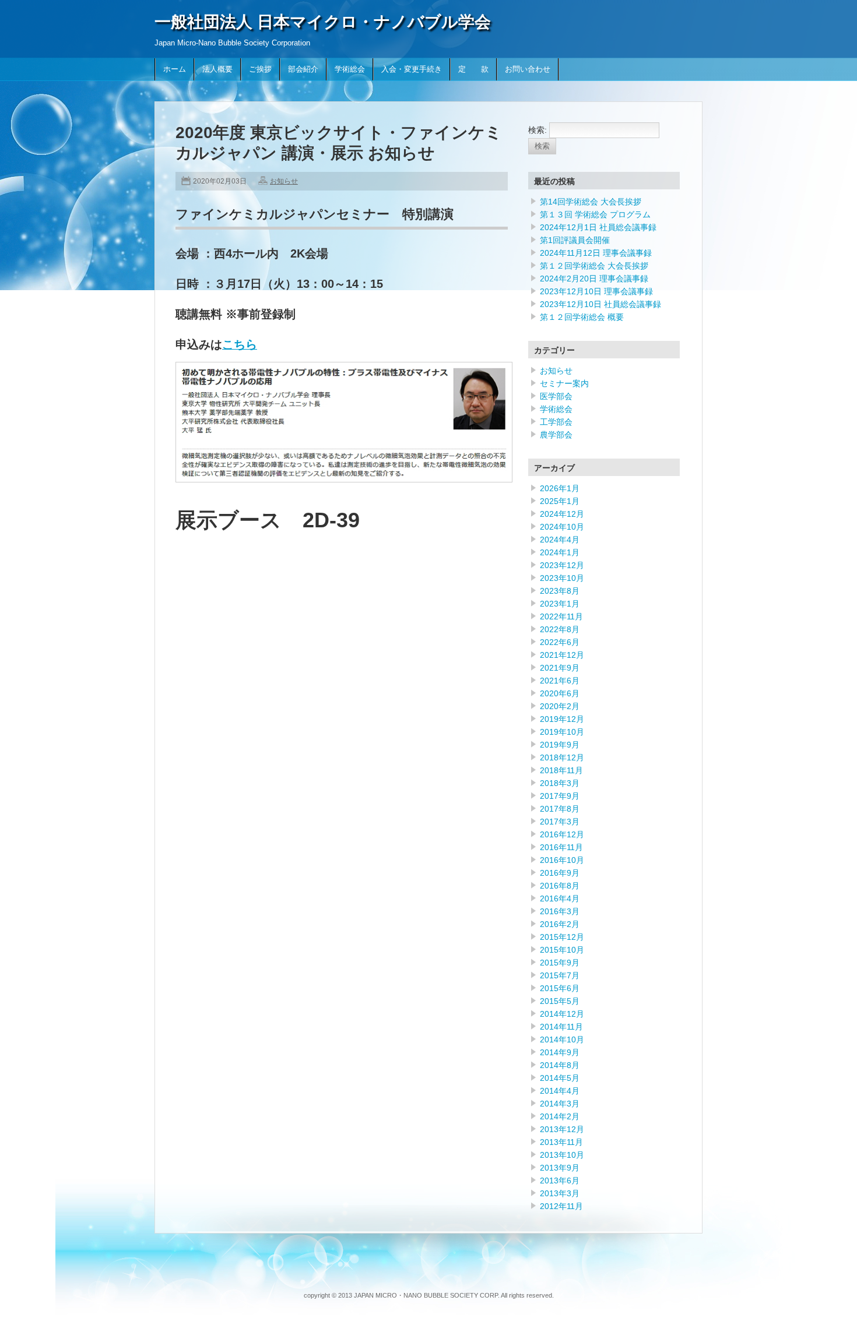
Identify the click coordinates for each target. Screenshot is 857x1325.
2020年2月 (559, 706)
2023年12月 (562, 565)
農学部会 (556, 434)
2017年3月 (559, 821)
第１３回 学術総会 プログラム (595, 214)
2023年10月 (562, 578)
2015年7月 (559, 975)
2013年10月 (562, 1155)
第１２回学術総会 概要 (582, 317)
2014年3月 (559, 1103)
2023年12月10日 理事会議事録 (596, 291)
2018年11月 (561, 770)
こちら (239, 344)
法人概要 (217, 69)
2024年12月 (562, 514)
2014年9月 (559, 1052)
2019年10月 (562, 731)
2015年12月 (562, 937)
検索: (537, 130)
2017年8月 (559, 808)
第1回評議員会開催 (575, 240)
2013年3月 (559, 1193)
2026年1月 (559, 488)
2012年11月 (561, 1206)
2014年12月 (562, 1014)
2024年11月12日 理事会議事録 (596, 253)
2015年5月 (559, 1001)
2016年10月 (562, 860)
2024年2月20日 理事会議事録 (594, 278)
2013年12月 (562, 1129)
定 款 (473, 69)
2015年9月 (559, 962)
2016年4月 (559, 898)
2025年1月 (559, 501)
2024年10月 (562, 526)
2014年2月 (559, 1116)
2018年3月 (559, 783)
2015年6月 (559, 988)
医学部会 (556, 396)
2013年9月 (559, 1167)
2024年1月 (559, 552)
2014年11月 (561, 1026)
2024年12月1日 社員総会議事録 (598, 227)
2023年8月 (559, 590)
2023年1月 (559, 603)
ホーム (174, 69)
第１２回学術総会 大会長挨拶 (594, 265)
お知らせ (284, 181)
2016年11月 (561, 847)
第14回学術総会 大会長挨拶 (590, 201)
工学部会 (556, 422)
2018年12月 (562, 757)
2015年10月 (562, 949)
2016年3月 (559, 911)
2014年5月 (559, 1078)
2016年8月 (559, 885)
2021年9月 (559, 667)
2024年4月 (559, 539)
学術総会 (350, 69)
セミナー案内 (564, 383)
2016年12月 (562, 834)
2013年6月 (559, 1180)
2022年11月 (561, 616)
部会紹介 (303, 69)
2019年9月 (559, 744)
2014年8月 (559, 1065)
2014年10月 (562, 1039)
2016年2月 (559, 924)
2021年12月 (562, 655)
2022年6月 (559, 642)
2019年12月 (562, 719)
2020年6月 (559, 693)
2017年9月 (559, 796)
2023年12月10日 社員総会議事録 (600, 304)
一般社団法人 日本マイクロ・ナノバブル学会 (322, 22)
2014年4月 (559, 1090)
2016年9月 (559, 873)
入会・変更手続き (411, 69)
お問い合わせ (527, 69)
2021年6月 (559, 680)
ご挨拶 (260, 69)
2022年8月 (559, 629)
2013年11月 (561, 1142)
